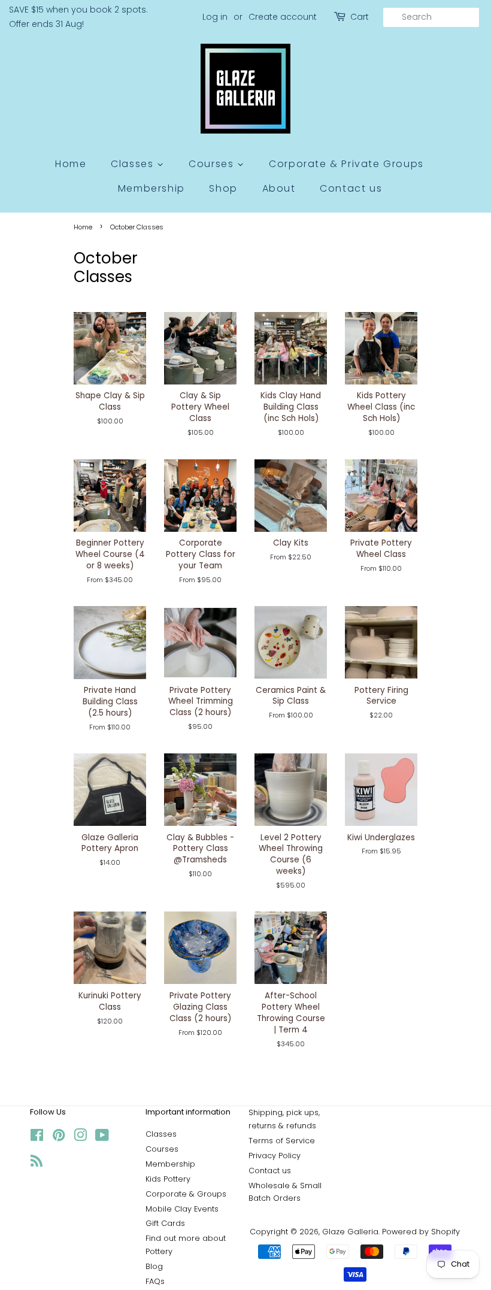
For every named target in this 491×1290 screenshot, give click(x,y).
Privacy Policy (274, 1155)
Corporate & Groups (186, 1194)
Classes (134, 164)
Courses (213, 164)
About (279, 188)
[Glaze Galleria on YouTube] (102, 1137)
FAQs (155, 1281)
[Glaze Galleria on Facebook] (37, 1137)
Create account (282, 17)
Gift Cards (165, 1223)
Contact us (351, 188)
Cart (359, 17)
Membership (151, 188)
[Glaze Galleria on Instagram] (80, 1137)
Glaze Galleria (350, 1232)
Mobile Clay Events (182, 1209)
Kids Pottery (168, 1179)
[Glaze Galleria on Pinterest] (58, 1137)
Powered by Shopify (421, 1232)
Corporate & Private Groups (346, 164)
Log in (215, 17)
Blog (154, 1266)
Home (70, 164)
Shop (223, 188)
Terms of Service (281, 1140)
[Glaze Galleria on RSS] (36, 1163)
